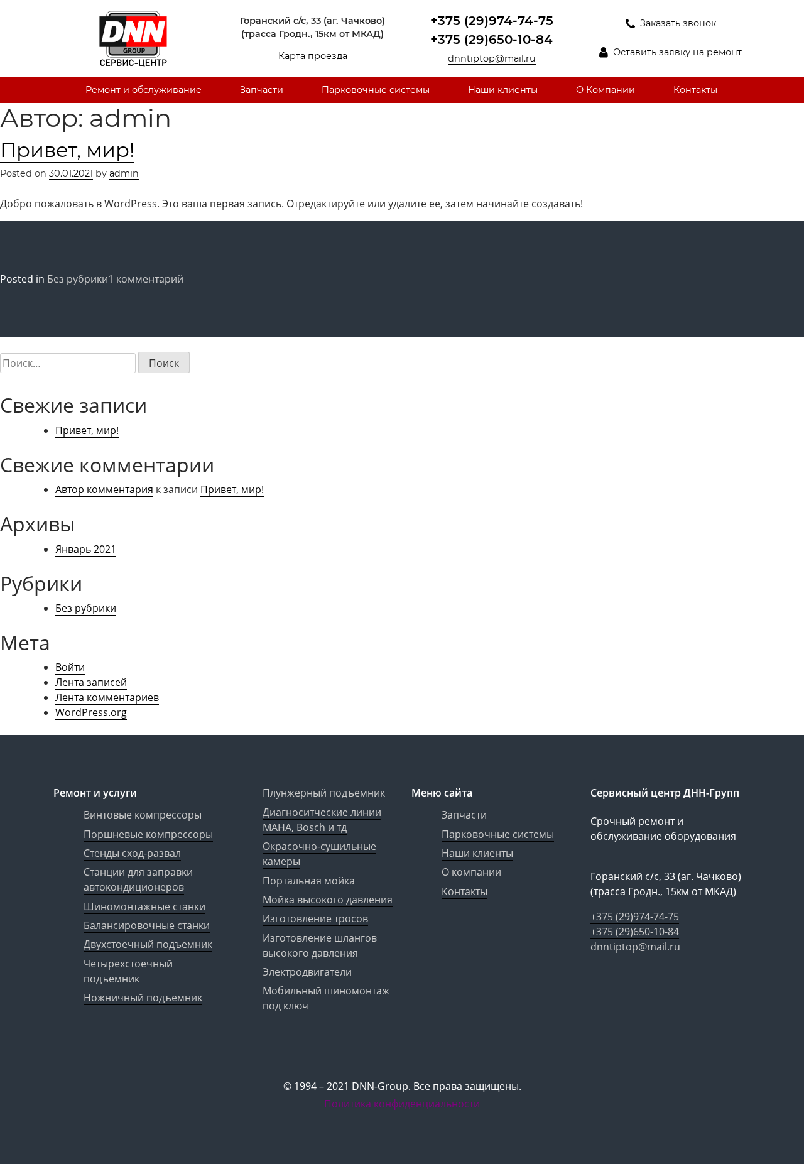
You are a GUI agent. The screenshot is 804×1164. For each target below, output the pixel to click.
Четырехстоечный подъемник (128, 971)
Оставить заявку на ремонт (676, 52)
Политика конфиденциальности (402, 1104)
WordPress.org (91, 712)
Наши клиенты (503, 89)
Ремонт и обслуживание (143, 89)
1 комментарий (145, 279)
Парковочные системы (376, 89)
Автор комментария (104, 489)
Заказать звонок (677, 23)
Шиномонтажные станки (144, 906)
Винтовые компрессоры (143, 815)
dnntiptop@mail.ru (492, 58)
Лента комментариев (107, 697)
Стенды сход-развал (132, 853)
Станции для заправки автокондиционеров (138, 879)
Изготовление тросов (315, 918)
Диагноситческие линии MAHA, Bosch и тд (322, 819)
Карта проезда (312, 56)
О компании (471, 872)
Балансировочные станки (147, 925)
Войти (70, 667)
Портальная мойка (309, 881)
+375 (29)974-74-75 (491, 20)
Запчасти (261, 89)
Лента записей (91, 682)
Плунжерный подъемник (324, 793)
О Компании (605, 89)
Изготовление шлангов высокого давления (320, 945)
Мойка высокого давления (328, 899)
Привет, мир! (67, 150)
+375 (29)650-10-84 (491, 39)
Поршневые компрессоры (148, 834)
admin (124, 173)
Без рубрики (77, 279)
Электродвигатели (307, 972)
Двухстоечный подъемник (148, 944)
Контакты (695, 89)
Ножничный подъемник (143, 997)
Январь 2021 (85, 549)
